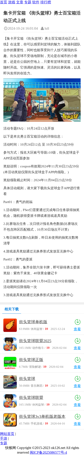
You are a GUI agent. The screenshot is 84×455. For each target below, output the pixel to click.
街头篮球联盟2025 (35, 341)
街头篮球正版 (31, 360)
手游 (3, 438)
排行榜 (45, 2)
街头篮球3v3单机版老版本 (42, 416)
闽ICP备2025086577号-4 (48, 452)
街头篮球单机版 (33, 322)
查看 (77, 329)
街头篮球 (27, 378)
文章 (19, 2)
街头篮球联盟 (31, 397)
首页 (3, 2)
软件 (35, 2)
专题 (27, 2)
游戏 (11, 2)
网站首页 (7, 434)
